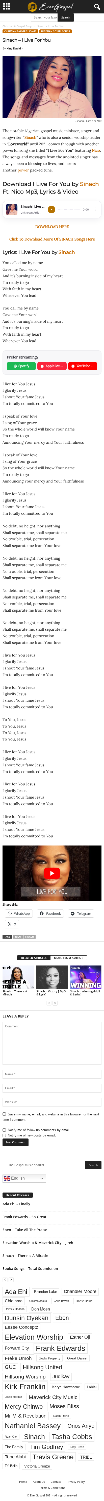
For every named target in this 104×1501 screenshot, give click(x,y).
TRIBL (86, 1457)
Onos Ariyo (80, 1426)
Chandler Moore (80, 1291)
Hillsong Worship (25, 1376)
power (23, 170)
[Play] (51, 209)
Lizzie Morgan (13, 1396)
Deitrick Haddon (14, 1308)
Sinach (30, 137)
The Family (14, 1447)
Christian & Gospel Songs (18, 26)
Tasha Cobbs (72, 1437)
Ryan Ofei (11, 1436)
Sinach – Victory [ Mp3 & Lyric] (51, 992)
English (17, 1178)
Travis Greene (53, 1456)
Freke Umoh (18, 1358)
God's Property (49, 1358)
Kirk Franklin (25, 1387)
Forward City (17, 1348)
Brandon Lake (45, 1292)
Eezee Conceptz (21, 1327)
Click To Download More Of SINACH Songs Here (52, 239)
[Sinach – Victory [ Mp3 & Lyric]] (52, 977)
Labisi (91, 1387)
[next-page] (55, 1003)
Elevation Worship (34, 1337)
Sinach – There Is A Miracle (15, 992)
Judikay (61, 1376)
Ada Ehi (16, 1292)
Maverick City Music (53, 1397)
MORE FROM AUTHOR (68, 958)
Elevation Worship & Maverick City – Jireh (38, 1242)
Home (23, 1481)
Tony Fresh (77, 1446)
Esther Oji (80, 1337)
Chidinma (13, 1300)
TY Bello (11, 1466)
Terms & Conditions (52, 1488)
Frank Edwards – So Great (24, 1216)
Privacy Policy (76, 1481)
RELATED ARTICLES (33, 958)
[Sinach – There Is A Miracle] (18, 977)
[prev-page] (48, 1003)
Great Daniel (77, 1358)
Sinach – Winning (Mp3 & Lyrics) (85, 992)
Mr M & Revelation (25, 1416)
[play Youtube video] (52, 873)
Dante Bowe (84, 1301)
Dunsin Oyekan (26, 1317)
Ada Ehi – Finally (16, 1203)
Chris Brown (61, 1300)
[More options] (95, 209)
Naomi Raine (61, 1415)
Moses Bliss (64, 1406)
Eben (62, 1318)
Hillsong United (42, 1367)
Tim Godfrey (46, 1446)
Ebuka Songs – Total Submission (30, 1268)
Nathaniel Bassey (33, 1426)
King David (14, 48)
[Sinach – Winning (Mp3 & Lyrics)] (85, 977)
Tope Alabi (15, 1456)
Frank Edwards (60, 1348)
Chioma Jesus (38, 1300)
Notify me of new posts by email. (32, 1135)
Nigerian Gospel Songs (55, 31)
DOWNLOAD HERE (52, 226)
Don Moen (40, 1309)
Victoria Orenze (37, 1466)
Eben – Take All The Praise (25, 1229)
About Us (39, 1481)
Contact (56, 1481)
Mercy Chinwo (24, 1406)
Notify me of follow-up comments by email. (39, 1130)
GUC (10, 1367)
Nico (96, 150)
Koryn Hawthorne (66, 1387)
